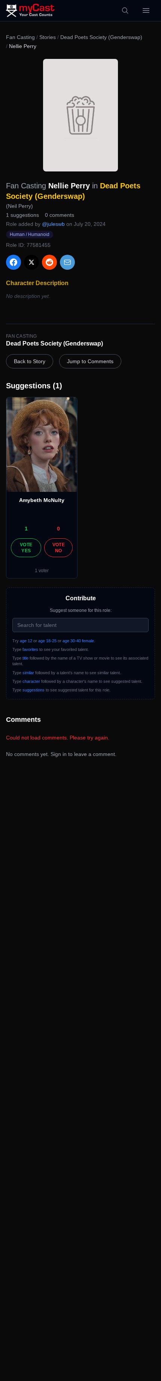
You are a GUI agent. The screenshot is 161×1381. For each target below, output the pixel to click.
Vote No (58, 547)
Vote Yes (26, 547)
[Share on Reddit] (49, 262)
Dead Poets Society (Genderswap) (101, 37)
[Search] (125, 11)
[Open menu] (146, 11)
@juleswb (53, 224)
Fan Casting (20, 37)
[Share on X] (31, 262)
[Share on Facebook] (13, 262)
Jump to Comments (90, 361)
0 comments (59, 215)
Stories (47, 37)
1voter (42, 570)
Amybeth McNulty (41, 500)
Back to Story (29, 361)
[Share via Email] (67, 262)
